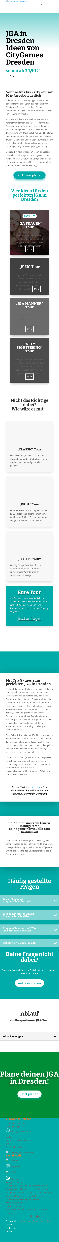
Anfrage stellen (29, 983)
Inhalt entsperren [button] (14, 1206)
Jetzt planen (29, 1094)
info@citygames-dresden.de (21, 1152)
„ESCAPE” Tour (29, 559)
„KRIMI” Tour (29, 504)
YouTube (12, 1172)
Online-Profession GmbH (11, 1228)
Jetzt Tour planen (29, 175)
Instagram (15, 1166)
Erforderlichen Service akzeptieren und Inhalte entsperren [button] (27, 1211)
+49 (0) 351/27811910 (20, 1131)
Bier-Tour (35, 787)
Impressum (25, 1221)
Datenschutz (39, 1221)
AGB (49, 1221)
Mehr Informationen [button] (15, 1202)
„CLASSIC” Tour (29, 449)
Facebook (13, 1160)
